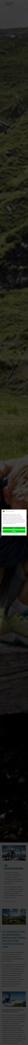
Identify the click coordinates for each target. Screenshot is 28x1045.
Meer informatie (14, 534)
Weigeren (14, 531)
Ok (14, 528)
